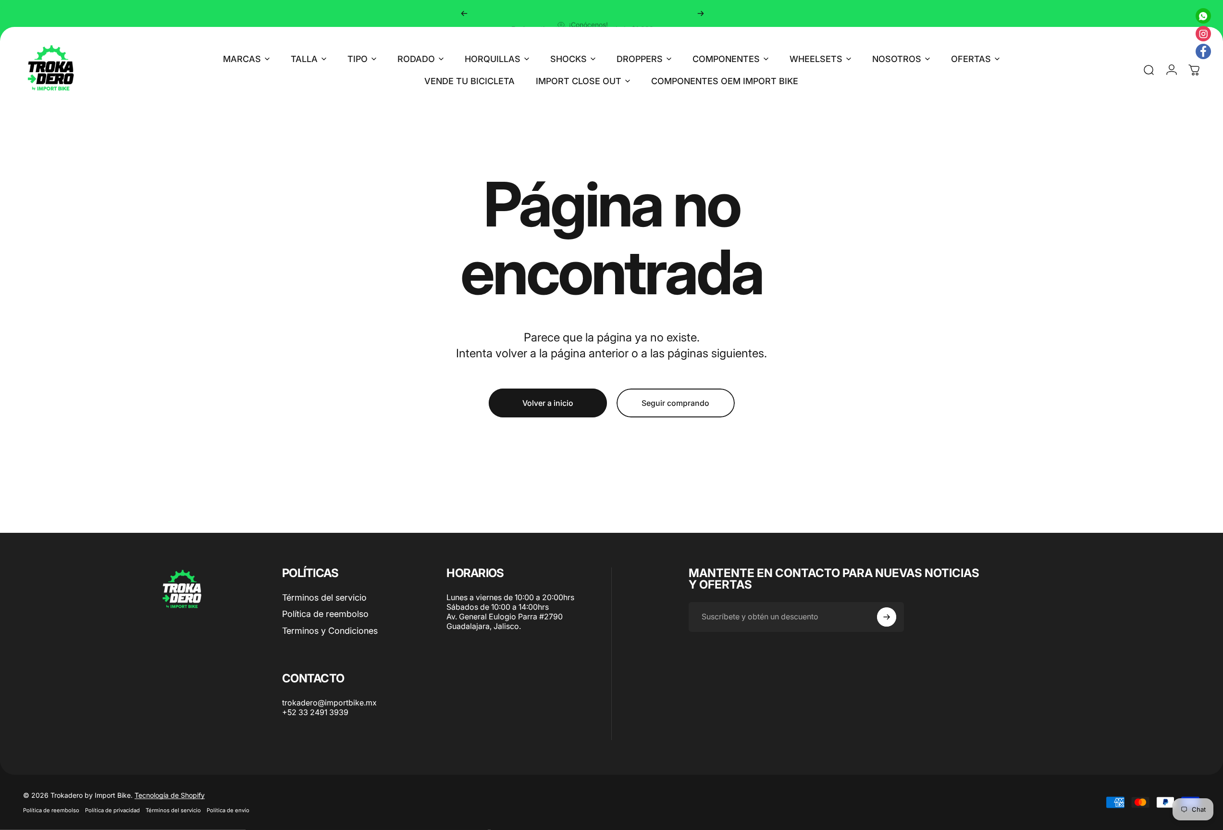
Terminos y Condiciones (330, 631)
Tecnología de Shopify (170, 795)
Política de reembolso (325, 614)
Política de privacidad (112, 810)
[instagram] (1203, 33)
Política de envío (228, 810)
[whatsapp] (1203, 16)
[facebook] (1203, 51)
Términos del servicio (324, 597)
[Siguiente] (700, 13)
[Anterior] (464, 13)
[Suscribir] (886, 617)
